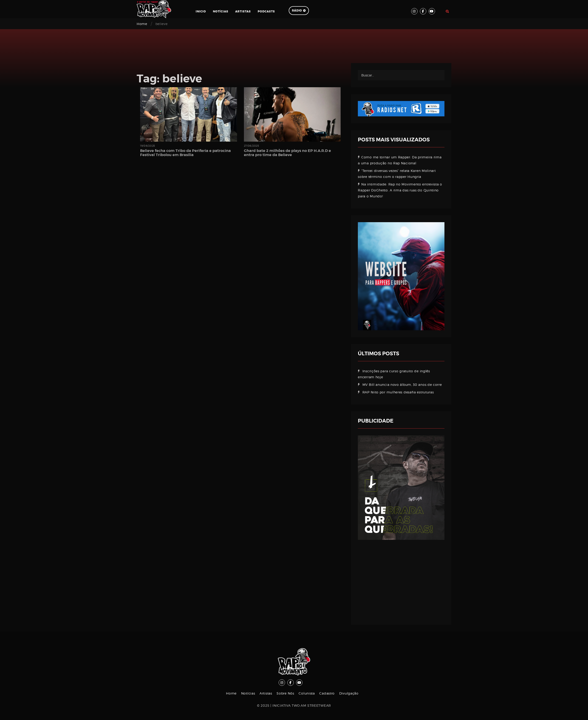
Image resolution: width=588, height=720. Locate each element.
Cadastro (327, 693)
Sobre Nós (285, 693)
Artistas (243, 11)
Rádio (297, 10)
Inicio (201, 11)
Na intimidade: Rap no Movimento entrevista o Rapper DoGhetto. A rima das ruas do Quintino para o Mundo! (400, 190)
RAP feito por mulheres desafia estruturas (398, 392)
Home (142, 24)
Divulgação (349, 693)
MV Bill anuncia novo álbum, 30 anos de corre (402, 385)
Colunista (307, 693)
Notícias (220, 11)
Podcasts (266, 11)
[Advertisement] (401, 579)
